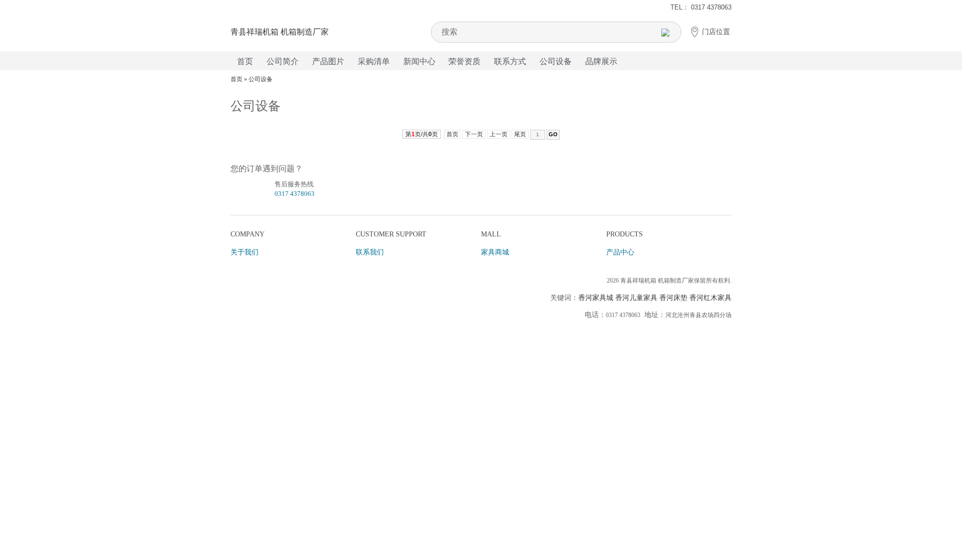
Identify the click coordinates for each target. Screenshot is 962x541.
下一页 (474, 134)
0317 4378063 (295, 193)
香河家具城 (595, 298)
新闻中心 (419, 61)
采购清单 (374, 61)
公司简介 (283, 61)
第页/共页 (421, 134)
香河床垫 (673, 298)
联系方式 (510, 61)
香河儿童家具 (636, 298)
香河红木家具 (710, 298)
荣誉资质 (464, 61)
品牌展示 (601, 61)
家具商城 (495, 252)
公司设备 (556, 61)
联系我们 (370, 252)
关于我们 (244, 252)
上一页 (498, 134)
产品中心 (620, 252)
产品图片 (328, 61)
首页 (245, 61)
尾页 (520, 134)
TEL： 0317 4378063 (701, 7)
